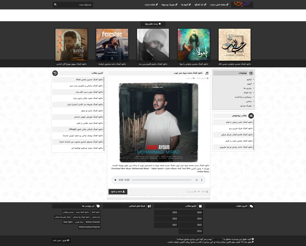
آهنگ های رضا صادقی (62, 217)
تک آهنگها (199, 4)
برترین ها (247, 88)
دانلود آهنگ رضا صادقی (81, 217)
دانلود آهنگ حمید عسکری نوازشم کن (87, 148)
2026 (199, 212)
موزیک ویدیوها (168, 4)
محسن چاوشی (68, 212)
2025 (174, 212)
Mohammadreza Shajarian (89, 227)
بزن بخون (218, 239)
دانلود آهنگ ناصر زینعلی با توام (239, 122)
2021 (174, 225)
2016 (199, 231)
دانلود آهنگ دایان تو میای (92, 110)
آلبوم (249, 84)
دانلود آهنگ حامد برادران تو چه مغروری (236, 147)
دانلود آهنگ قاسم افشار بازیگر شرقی (237, 134)
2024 (199, 218)
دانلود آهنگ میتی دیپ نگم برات (89, 92)
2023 (174, 218)
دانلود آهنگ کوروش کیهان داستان (88, 117)
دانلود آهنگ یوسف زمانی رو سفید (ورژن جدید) (83, 135)
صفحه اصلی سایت (218, 4)
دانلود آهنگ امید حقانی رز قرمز (90, 123)
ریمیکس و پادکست (243, 97)
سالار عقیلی (79, 222)
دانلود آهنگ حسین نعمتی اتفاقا (89, 79)
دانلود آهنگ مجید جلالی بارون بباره (88, 98)
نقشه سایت (150, 4)
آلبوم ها (184, 4)
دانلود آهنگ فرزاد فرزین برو (241, 128)
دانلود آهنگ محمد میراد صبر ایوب (188, 73)
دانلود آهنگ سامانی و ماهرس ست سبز (86, 85)
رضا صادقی (96, 217)
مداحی (248, 101)
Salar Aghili (68, 222)
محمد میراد (190, 192)
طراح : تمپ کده (59, 240)
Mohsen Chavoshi (93, 222)
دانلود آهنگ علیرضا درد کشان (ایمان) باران (85, 104)
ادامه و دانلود (116, 191)
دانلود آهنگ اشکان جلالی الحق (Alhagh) (86, 129)
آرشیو (249, 79)
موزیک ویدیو (245, 105)
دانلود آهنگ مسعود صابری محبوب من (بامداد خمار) (81, 141)
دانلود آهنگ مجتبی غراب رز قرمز (239, 141)
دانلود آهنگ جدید (82, 212)
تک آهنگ (189, 78)
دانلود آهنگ (95, 212)
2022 (199, 225)
